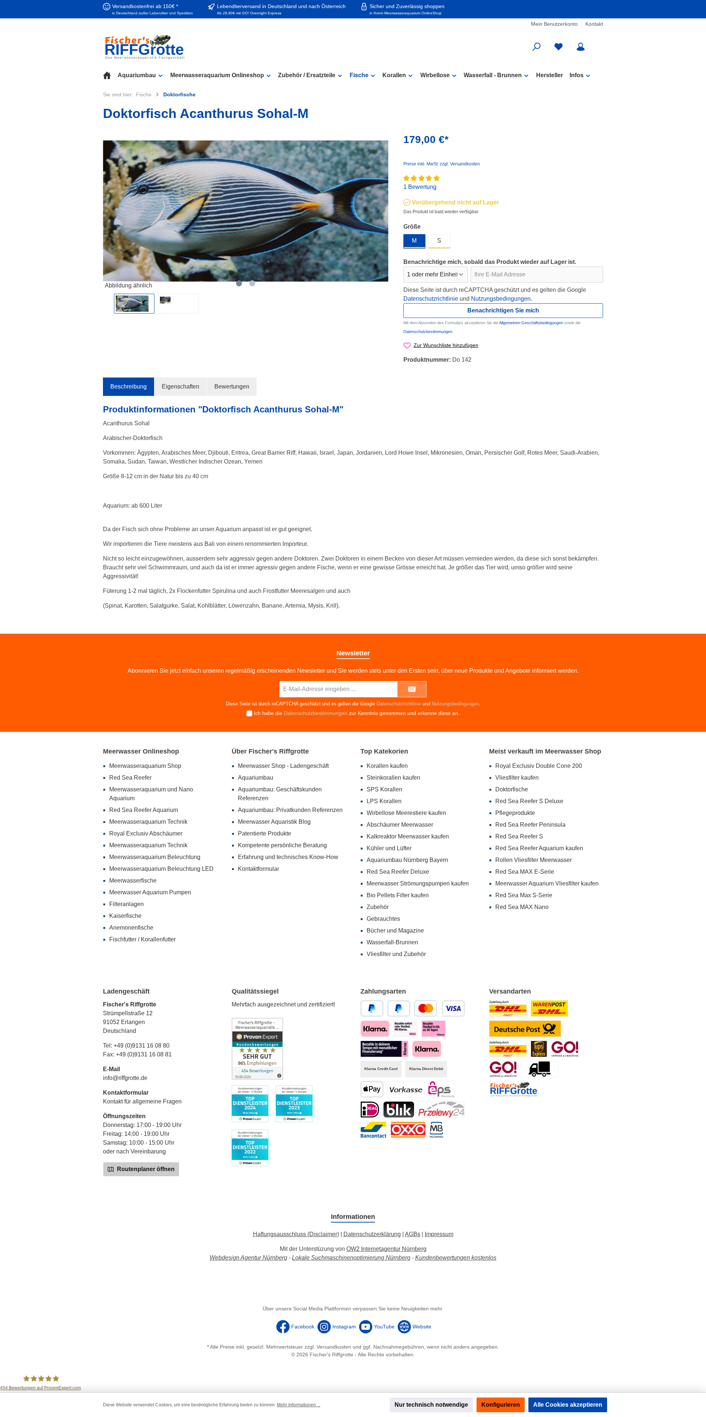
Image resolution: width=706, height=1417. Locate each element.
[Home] (110, 75)
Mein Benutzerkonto (554, 24)
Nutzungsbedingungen (501, 299)
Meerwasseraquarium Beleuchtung (154, 857)
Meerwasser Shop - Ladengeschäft (283, 766)
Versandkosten (334, 1347)
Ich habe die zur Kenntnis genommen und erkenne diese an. (357, 713)
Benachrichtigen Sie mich (503, 310)
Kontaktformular (258, 869)
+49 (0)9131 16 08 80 (142, 1045)
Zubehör (378, 907)
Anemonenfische (131, 927)
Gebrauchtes (383, 919)
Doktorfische (511, 789)
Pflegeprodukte (515, 813)
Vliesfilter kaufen (517, 777)
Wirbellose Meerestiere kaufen (406, 813)
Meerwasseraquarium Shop (145, 766)
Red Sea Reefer (130, 777)
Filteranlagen (126, 904)
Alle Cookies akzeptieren (567, 1405)
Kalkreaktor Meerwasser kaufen (408, 836)
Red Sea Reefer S (519, 836)
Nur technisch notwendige (431, 1405)
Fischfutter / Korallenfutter (142, 939)
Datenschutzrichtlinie (430, 299)
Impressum (439, 1234)
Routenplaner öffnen (145, 1169)
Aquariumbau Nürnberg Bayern (407, 860)
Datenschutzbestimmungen (427, 331)
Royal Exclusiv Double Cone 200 (538, 766)
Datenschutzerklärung (372, 1234)
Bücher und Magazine (395, 930)
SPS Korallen (384, 789)
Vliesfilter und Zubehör (396, 954)
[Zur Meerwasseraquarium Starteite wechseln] (184, 47)
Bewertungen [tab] (231, 386)
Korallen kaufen (387, 766)
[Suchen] (536, 46)
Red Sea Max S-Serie (523, 895)
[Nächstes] (382, 211)
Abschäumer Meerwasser (400, 825)
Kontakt (594, 24)
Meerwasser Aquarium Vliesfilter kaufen (547, 883)
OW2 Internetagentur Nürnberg (386, 1249)
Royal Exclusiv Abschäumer (145, 833)
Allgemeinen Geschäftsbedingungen (531, 323)
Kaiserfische (125, 916)
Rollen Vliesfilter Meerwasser (533, 860)
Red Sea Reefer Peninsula (530, 825)
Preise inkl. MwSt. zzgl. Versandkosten (441, 164)
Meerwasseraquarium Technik (148, 822)
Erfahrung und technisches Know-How (288, 857)
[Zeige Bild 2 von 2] (252, 283)
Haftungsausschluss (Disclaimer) (296, 1234)
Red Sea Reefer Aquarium (143, 810)
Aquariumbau (255, 777)
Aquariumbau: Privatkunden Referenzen (290, 810)
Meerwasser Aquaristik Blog (274, 822)
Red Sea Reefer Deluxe (398, 872)
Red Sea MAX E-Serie (524, 872)
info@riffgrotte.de (125, 1078)
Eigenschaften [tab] (180, 386)
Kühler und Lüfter (389, 848)
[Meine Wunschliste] (558, 46)
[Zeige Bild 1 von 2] (239, 283)
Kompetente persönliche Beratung (282, 845)
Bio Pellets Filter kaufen (398, 895)
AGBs (412, 1234)
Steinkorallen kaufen (393, 777)
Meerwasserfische (133, 880)
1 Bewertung (419, 187)
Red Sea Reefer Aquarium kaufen (539, 848)
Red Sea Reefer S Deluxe (529, 801)
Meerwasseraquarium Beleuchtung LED (161, 869)
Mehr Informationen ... (298, 1404)
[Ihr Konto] (580, 46)
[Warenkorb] (598, 44)
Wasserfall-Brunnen (392, 942)
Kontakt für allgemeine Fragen (142, 1101)
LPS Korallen (384, 801)
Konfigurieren (500, 1405)
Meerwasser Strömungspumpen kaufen (418, 883)
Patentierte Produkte (264, 833)
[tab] (128, 386)
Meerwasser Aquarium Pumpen (150, 892)
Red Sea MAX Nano (522, 907)
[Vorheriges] (108, 211)
